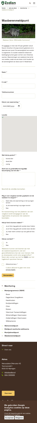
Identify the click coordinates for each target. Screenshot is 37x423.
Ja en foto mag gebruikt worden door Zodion (20, 226)
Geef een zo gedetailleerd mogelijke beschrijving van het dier (14, 170)
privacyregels (10, 270)
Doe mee (8, 393)
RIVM (26, 257)
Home (3, 8)
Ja (6, 242)
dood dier (9, 161)
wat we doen (13, 8)
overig (8, 164)
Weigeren (19, 418)
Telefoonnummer (8, 92)
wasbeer (7, 46)
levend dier (9, 159)
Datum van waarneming (10, 102)
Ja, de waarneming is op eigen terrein (18, 205)
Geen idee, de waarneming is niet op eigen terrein (20, 202)
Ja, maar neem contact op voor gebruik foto (20, 231)
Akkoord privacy (11, 264)
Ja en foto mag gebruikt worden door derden (20, 229)
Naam (4, 72)
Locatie (4, 115)
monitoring (23, 8)
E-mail (4, 82)
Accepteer (9, 418)
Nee (7, 208)
